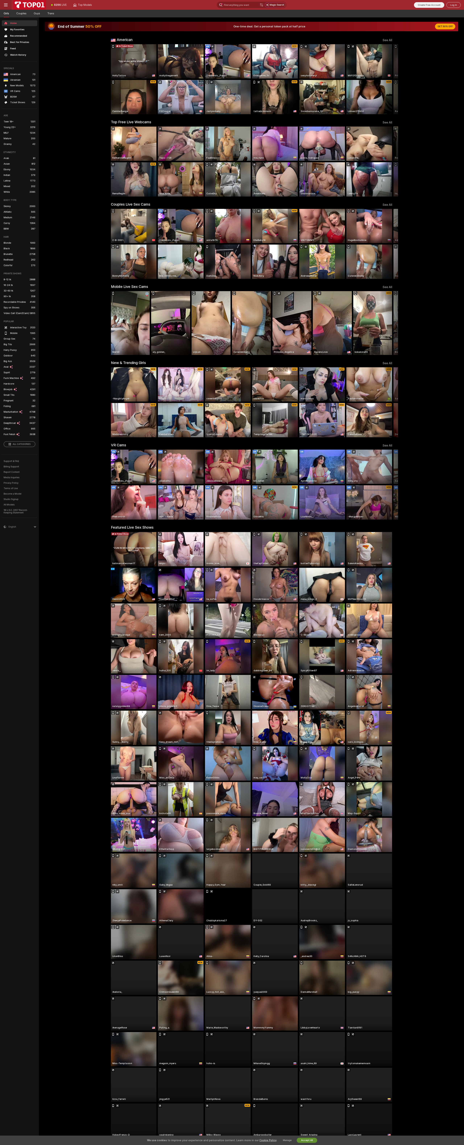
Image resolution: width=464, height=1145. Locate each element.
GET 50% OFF (445, 26)
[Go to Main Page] (30, 5)
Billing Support (11, 466)
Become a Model (12, 494)
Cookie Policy (267, 1140)
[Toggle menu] (6, 5)
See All (387, 40)
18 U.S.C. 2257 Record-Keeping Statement (16, 511)
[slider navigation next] (389, 79)
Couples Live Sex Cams (130, 204)
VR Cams (118, 445)
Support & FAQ (11, 461)
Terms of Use (11, 488)
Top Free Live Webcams (131, 122)
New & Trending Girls (128, 363)
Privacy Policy (11, 483)
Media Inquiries (12, 477)
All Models (9, 504)
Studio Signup (11, 499)
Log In (453, 5)
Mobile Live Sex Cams (129, 286)
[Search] (261, 4)
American (124, 40)
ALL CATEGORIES (22, 444)
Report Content (12, 472)
